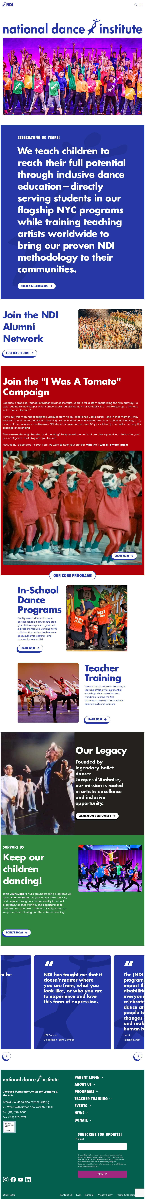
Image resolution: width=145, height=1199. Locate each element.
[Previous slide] (7, 1056)
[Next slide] (138, 1056)
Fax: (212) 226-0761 (14, 1117)
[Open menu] (141, 5)
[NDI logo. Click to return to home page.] (31, 1078)
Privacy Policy (105, 1195)
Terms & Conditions (127, 1195)
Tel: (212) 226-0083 (14, 1112)
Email (81, 1139)
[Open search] (136, 5)
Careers (89, 1195)
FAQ (78, 1195)
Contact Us (66, 1195)
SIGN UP (102, 1174)
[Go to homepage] (7, 5)
